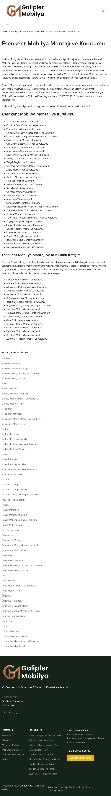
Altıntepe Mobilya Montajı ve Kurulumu (25, 290)
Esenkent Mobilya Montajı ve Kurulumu (25, 309)
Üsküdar (6, 626)
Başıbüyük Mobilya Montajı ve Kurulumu (25, 301)
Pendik (5, 504)
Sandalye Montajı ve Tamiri (42, 764)
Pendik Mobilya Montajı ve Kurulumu (19, 520)
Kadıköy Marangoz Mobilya (15, 439)
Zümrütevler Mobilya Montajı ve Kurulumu (26, 338)
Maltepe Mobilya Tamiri (13, 499)
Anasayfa (6, 735)
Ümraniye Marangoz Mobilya (16, 606)
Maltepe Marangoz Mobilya (15, 489)
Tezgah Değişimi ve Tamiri (42, 768)
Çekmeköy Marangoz (12, 413)
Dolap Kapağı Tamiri (38, 749)
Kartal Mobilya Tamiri (12, 474)
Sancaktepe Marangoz (13, 540)
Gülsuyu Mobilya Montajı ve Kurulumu (24, 324)
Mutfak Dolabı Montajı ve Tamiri (44, 759)
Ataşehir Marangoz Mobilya (15, 368)
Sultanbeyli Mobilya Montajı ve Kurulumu (22, 565)
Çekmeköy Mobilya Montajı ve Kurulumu (21, 419)
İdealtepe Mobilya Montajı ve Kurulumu (25, 331)
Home (4, 31)
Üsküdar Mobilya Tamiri (13, 646)
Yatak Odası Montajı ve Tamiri (43, 773)
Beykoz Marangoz (10, 388)
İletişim (5, 759)
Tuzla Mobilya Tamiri (12, 590)
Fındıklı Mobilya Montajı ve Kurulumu (24, 316)
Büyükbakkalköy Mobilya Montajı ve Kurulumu (28, 305)
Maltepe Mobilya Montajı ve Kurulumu (27, 31)
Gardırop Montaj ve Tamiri (41, 754)
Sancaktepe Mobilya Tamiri (15, 550)
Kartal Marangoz (10, 459)
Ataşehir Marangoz (11, 363)
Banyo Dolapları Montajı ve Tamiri (45, 735)
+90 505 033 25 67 (39, 70)
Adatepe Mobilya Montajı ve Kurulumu (24, 283)
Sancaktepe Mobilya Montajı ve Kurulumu (22, 545)
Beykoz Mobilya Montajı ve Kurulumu (20, 398)
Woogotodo (26, 785)
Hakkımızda (7, 740)
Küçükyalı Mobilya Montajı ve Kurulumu (25, 335)
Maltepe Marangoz (11, 484)
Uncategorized (9, 621)
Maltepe (6, 479)
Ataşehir (6, 358)
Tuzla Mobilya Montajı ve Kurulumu (19, 585)
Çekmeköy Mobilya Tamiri (14, 424)
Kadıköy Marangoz (11, 434)
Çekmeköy (7, 408)
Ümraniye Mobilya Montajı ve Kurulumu (21, 611)
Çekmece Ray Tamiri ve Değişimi (45, 745)
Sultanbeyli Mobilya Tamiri (15, 570)
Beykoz (5, 383)
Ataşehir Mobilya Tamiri (13, 378)
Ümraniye (6, 595)
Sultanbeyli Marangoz (12, 560)
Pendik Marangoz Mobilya (14, 515)
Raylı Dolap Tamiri (10, 530)
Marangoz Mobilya (11, 745)
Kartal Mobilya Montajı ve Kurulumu (19, 469)
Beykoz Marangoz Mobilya (15, 393)
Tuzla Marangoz (9, 580)
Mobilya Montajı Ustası (13, 749)
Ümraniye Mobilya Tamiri (14, 616)
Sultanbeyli (7, 555)
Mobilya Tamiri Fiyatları (13, 754)
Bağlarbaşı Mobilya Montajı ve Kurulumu (25, 298)
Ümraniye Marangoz (11, 600)
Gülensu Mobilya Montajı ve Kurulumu (24, 327)
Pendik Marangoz (10, 509)
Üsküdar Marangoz (11, 631)
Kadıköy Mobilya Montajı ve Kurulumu (20, 444)
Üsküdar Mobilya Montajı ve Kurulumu (20, 641)
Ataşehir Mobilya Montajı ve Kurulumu (20, 373)
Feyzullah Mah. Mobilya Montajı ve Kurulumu (28, 312)
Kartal (5, 454)
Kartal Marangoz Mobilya (14, 464)
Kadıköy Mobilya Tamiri (13, 449)
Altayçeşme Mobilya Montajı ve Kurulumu (26, 287)
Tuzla (4, 575)
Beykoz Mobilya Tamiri (13, 403)
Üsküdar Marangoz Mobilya (15, 636)
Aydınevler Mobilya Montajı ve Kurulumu (25, 294)
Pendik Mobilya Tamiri (12, 525)
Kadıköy (6, 429)
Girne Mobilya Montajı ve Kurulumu (23, 320)
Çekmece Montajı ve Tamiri (42, 740)
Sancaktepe (7, 535)
